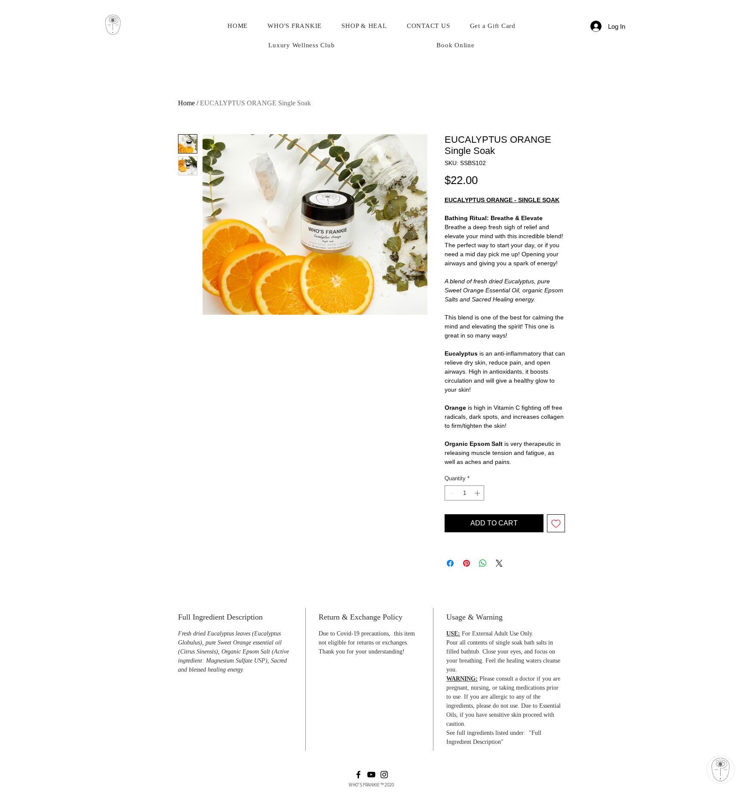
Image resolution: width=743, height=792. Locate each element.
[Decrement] (451, 493)
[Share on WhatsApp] (483, 563)
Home (186, 103)
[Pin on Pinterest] (466, 563)
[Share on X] (499, 563)
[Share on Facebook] (450, 563)
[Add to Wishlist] (556, 523)
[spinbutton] (464, 493)
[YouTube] (371, 775)
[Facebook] (358, 775)
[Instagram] (384, 775)
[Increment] (478, 493)
